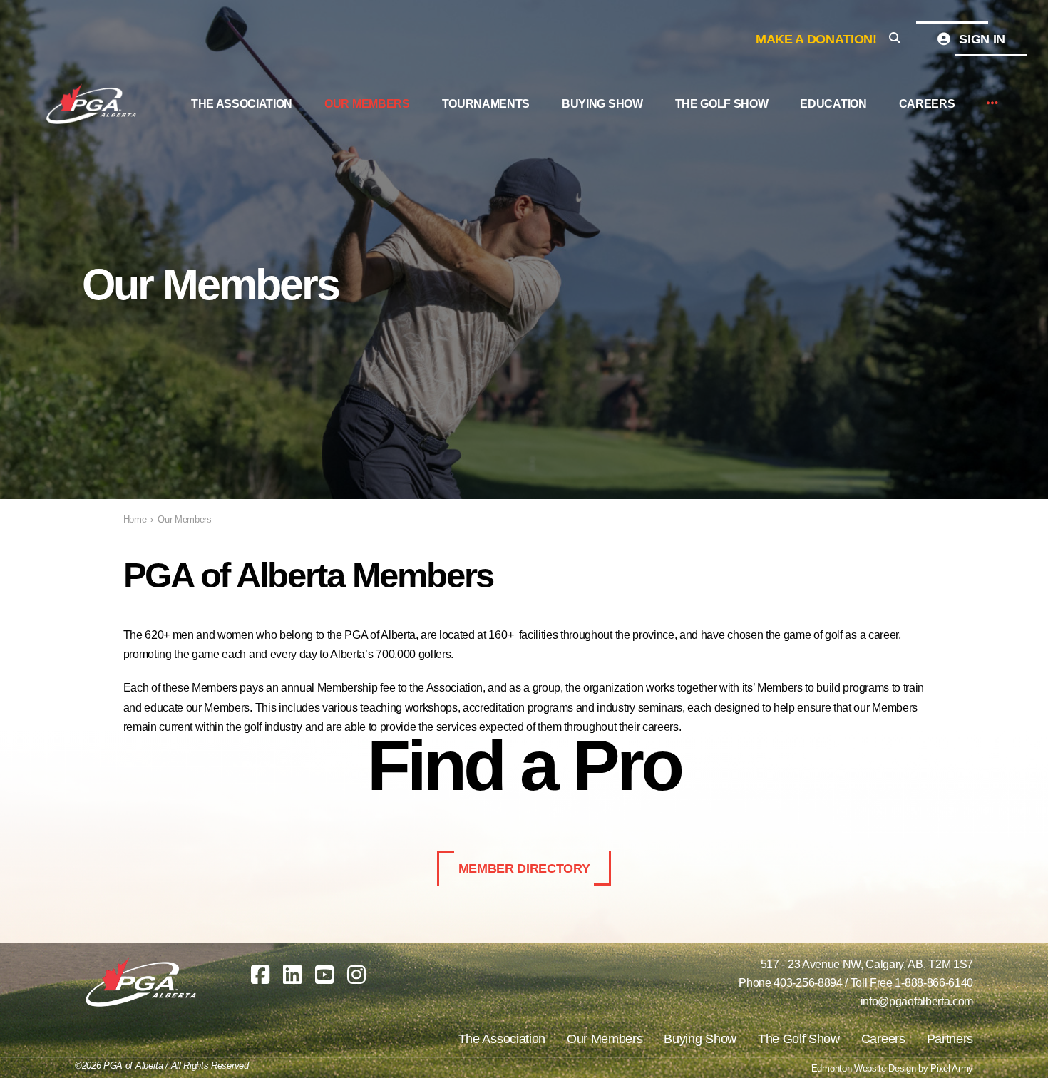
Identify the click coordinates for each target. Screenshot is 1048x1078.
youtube (324, 974)
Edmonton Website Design (863, 1068)
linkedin (292, 974)
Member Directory (524, 868)
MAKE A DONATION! (816, 39)
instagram (356, 974)
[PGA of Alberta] (92, 104)
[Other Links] (992, 103)
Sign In (980, 39)
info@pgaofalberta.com (917, 1001)
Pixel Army (951, 1068)
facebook (260, 974)
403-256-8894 (808, 983)
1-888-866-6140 (934, 983)
